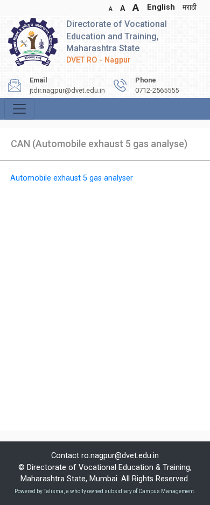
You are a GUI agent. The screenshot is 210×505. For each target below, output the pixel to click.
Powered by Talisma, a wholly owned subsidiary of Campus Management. (105, 491)
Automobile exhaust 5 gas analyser (71, 178)
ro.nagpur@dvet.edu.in (120, 455)
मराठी (190, 7)
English (161, 7)
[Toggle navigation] (19, 109)
